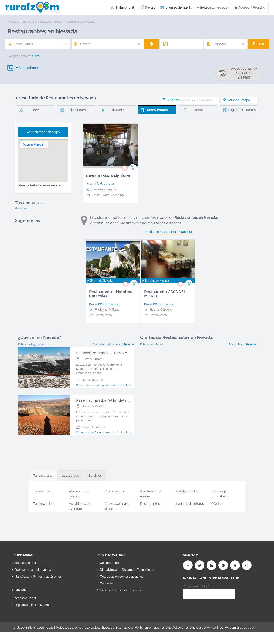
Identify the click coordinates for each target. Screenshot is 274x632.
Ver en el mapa (238, 100)
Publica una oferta (151, 344)
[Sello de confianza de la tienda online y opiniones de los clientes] (113, 604)
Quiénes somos (110, 563)
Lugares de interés (179, 7)
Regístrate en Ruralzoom (31, 605)
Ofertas (150, 7)
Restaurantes (150, 504)
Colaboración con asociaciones (121, 576)
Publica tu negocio (213, 7)
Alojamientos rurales (78, 493)
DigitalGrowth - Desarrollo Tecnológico (127, 569)
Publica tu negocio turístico (33, 569)
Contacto (106, 583)
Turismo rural (125, 7)
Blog (203, 7)
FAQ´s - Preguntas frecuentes (120, 590)
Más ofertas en (242, 344)
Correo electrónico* (196, 586)
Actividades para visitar (116, 505)
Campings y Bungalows (220, 493)
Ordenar (189, 100)
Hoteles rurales (187, 491)
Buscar (258, 44)
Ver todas (20, 208)
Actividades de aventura (80, 505)
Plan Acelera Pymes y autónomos (38, 576)
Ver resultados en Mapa (43, 132)
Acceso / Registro (251, 7)
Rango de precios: (19, 56)
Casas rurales (114, 491)
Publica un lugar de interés (34, 344)
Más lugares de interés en (113, 344)
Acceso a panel (25, 563)
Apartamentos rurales (150, 493)
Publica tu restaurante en (168, 232)
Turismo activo (44, 504)
